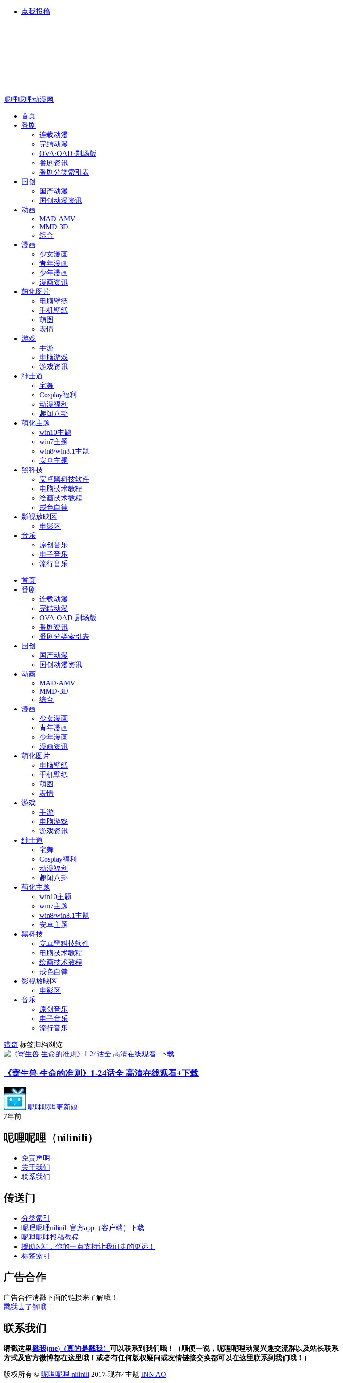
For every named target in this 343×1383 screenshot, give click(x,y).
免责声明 (35, 1158)
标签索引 (35, 1256)
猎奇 (11, 1044)
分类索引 (35, 1218)
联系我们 (35, 1177)
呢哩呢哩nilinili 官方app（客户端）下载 (82, 1228)
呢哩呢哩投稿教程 (50, 1237)
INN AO (153, 1374)
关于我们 (35, 1167)
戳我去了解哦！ (29, 1307)
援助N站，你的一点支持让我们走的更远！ (88, 1246)
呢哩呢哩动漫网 (29, 99)
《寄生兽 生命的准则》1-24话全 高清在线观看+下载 (101, 1073)
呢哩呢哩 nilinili (65, 1374)
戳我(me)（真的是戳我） (71, 1348)
